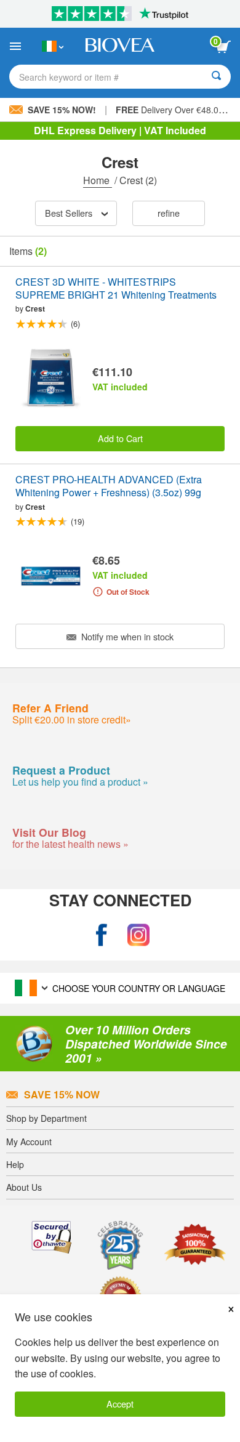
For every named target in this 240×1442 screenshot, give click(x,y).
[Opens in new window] (101, 935)
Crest (35, 308)
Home (97, 180)
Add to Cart (120, 438)
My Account (29, 1141)
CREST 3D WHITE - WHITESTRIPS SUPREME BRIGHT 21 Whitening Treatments (116, 289)
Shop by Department (46, 1118)
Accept (120, 1403)
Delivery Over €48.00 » (173, 109)
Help (15, 1164)
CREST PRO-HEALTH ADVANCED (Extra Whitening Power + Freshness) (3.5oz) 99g (108, 486)
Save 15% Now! (61, 109)
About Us (24, 1187)
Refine (169, 212)
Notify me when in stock (126, 636)
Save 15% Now (62, 1094)
